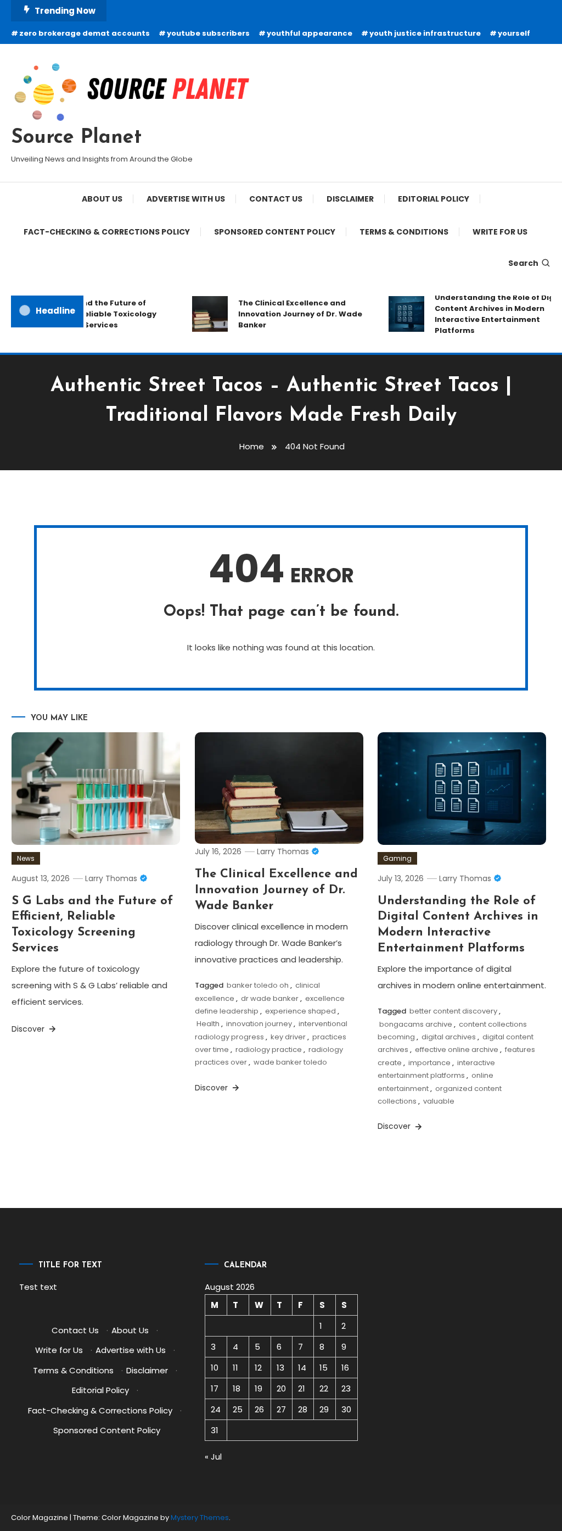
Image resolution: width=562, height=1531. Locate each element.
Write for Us (500, 231)
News (26, 858)
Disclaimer (350, 198)
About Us (102, 198)
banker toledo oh (258, 985)
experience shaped (300, 1011)
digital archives (449, 1037)
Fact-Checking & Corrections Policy (107, 231)
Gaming (397, 858)
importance (429, 1062)
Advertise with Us (186, 198)
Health (208, 1023)
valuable (438, 1101)
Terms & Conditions (403, 231)
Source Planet (76, 138)
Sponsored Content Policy (274, 231)
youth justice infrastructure (425, 33)
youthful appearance (309, 33)
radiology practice (268, 1049)
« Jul (213, 1456)
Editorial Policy (433, 198)
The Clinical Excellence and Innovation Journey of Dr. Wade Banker (293, 314)
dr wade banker (270, 998)
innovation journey (259, 1023)
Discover (29, 1028)
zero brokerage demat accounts (84, 33)
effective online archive (456, 1049)
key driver (288, 1037)
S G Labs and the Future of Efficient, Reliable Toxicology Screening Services (91, 314)
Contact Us (275, 198)
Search (523, 263)
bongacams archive (415, 1024)
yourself (514, 33)
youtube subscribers (208, 33)
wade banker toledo (290, 1062)
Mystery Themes (200, 1517)
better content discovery (453, 1011)
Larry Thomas (111, 878)
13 (280, 1367)
